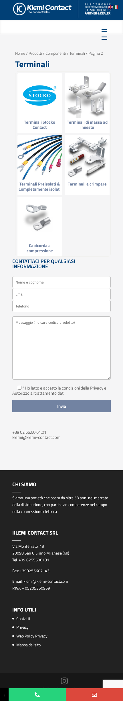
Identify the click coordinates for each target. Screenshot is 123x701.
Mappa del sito (28, 645)
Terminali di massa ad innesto (87, 125)
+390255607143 (34, 571)
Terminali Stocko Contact (39, 125)
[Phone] (37, 694)
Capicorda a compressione (40, 248)
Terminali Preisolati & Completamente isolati (40, 186)
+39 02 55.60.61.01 (29, 432)
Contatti (23, 618)
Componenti (55, 53)
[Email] (94, 694)
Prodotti (35, 53)
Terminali (77, 53)
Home (20, 53)
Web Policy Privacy (31, 636)
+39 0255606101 (34, 560)
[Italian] (116, 6)
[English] (111, 6)
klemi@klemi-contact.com (36, 437)
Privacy (22, 627)
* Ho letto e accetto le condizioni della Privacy (63, 388)
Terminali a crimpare (87, 184)
